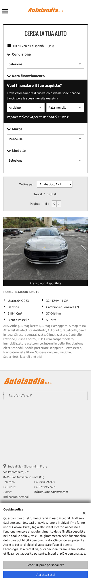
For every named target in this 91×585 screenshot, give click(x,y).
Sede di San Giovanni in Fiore (27, 466)
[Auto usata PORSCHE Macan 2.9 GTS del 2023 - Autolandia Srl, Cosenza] (45, 248)
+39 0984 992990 (44, 482)
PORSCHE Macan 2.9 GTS (21, 292)
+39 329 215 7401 (45, 487)
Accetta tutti (45, 574)
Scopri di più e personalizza (45, 565)
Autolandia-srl (19, 395)
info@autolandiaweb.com (51, 492)
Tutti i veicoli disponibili (33, 46)
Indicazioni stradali (16, 497)
